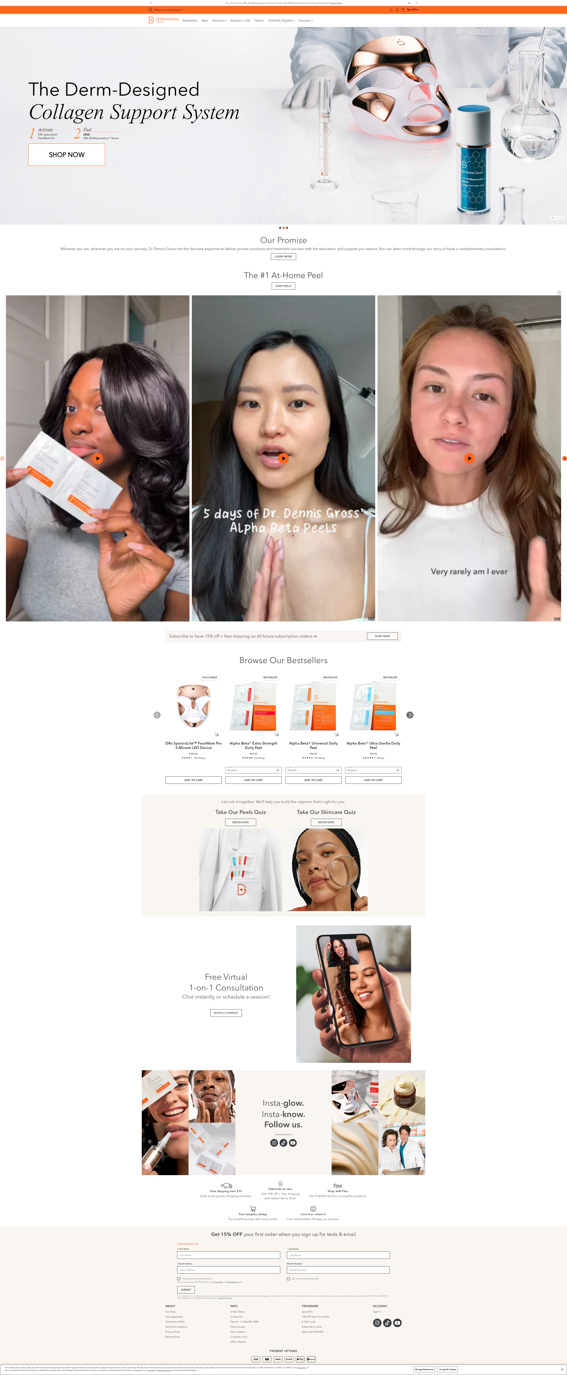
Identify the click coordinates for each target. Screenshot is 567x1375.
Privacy (229, 1298)
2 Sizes (349, 767)
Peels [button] (258, 20)
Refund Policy (172, 1336)
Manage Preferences (424, 1369)
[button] (403, 10)
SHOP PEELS (283, 286)
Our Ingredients (174, 1316)
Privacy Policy (218, 1282)
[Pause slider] (409, 3)
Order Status (237, 1311)
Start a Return (238, 1331)
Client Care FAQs (175, 1321)
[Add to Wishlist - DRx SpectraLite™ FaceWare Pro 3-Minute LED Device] (216, 734)
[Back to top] (562, 1350)
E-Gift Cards (308, 1321)
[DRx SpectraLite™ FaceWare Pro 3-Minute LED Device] (193, 706)
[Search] (150, 10)
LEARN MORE (283, 257)
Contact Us (236, 1316)
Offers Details (238, 1341)
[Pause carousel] (553, 218)
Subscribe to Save (312, 1326)
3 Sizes (230, 767)
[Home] (163, 20)
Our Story (170, 1311)
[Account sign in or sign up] (391, 10)
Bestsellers (190, 20)
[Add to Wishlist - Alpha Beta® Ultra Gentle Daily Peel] (396, 734)
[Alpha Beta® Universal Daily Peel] (313, 706)
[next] (564, 458)
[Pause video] (559, 293)
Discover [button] (305, 20)
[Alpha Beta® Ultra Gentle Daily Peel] (373, 706)
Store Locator (237, 1326)
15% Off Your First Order (316, 1316)
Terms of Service (232, 1282)
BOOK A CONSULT (226, 1013)
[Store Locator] (397, 10)
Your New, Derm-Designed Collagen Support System (283, 2)
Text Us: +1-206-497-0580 (244, 1321)
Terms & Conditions (176, 1326)
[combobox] (222, 10)
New (205, 20)
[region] (283, 1370)
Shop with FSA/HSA (313, 1331)
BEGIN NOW (241, 822)
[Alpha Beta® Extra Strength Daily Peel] (253, 706)
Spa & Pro (307, 1311)
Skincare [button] (218, 20)
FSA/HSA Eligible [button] (280, 20)
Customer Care (238, 1336)
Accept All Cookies (447, 1369)
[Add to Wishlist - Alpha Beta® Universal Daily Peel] (336, 734)
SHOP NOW (67, 174)
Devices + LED (240, 20)
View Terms (221, 1298)
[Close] (562, 1369)
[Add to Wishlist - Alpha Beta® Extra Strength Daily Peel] (276, 734)
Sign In (377, 1311)
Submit (186, 1290)
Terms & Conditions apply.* (60, 194)
